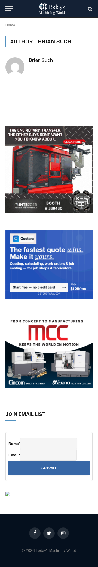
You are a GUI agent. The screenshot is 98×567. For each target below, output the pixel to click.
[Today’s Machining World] (52, 9)
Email (14, 455)
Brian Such (41, 60)
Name (14, 443)
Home (10, 25)
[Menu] (9, 9)
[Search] (90, 9)
